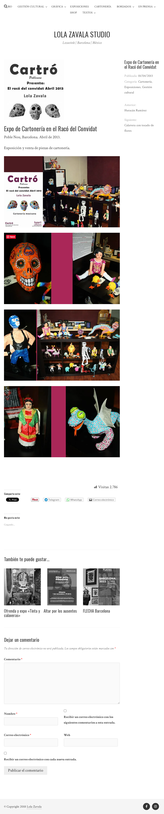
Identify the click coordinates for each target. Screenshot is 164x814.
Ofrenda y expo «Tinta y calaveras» (22, 613)
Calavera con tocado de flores (139, 128)
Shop (73, 12)
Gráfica (57, 6)
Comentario (13, 659)
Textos (87, 12)
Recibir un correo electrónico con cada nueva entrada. (40, 759)
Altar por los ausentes (60, 611)
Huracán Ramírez (135, 110)
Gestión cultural (31, 6)
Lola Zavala (34, 807)
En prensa (145, 6)
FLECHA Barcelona (96, 611)
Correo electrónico (17, 735)
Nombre (10, 714)
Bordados (124, 6)
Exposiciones (79, 6)
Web (67, 735)
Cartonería (102, 6)
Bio (10, 6)
